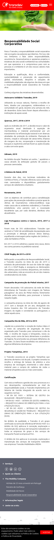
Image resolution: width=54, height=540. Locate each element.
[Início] (13, 5)
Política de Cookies (31, 534)
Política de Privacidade (12, 536)
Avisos (44, 5)
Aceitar (46, 532)
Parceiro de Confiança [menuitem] (15, 487)
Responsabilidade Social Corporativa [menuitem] (21, 495)
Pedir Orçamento (35, 5)
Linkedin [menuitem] (15, 469)
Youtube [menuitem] (11, 469)
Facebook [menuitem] (6, 469)
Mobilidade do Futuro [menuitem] (15, 491)
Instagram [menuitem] (19, 469)
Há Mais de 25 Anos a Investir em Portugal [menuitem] (23, 483)
